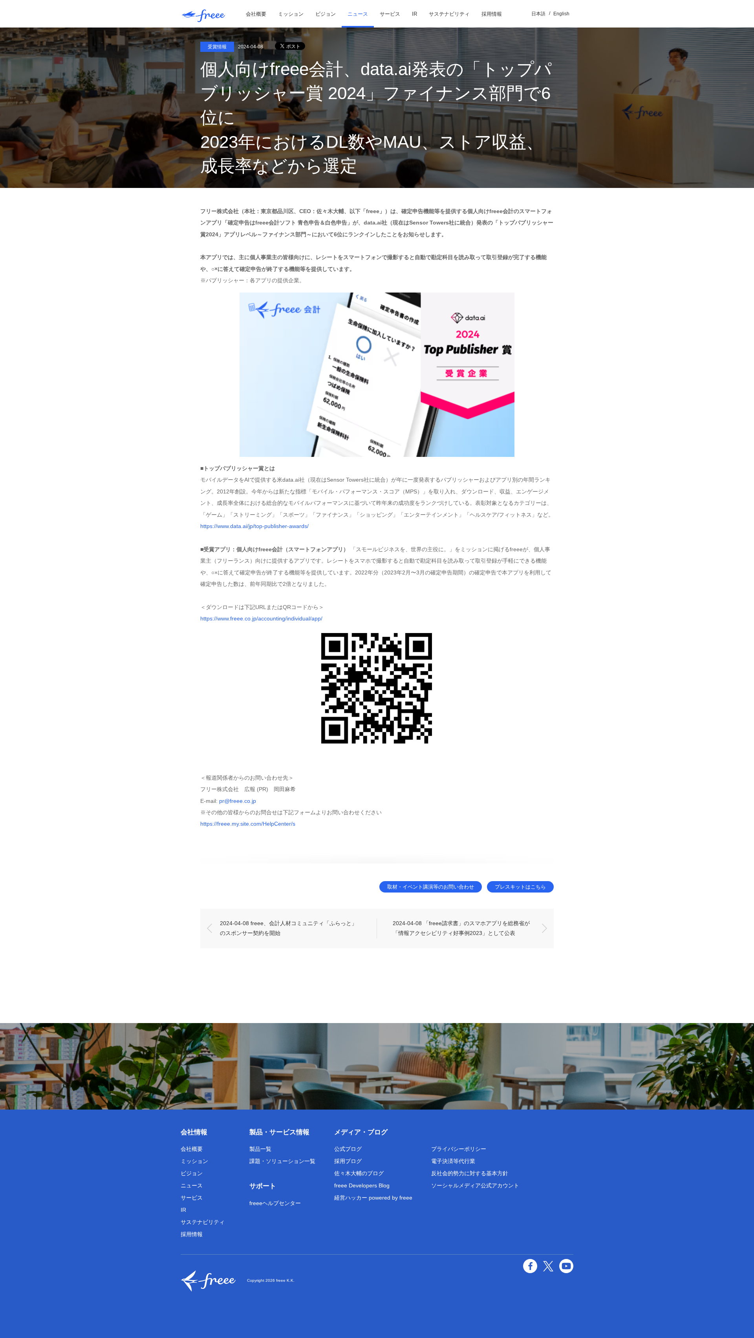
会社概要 (256, 14)
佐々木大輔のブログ (359, 1173)
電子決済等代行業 (453, 1161)
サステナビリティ (449, 14)
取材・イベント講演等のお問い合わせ (430, 887)
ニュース (358, 14)
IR (414, 14)
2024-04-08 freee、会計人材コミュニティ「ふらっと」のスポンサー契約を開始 (288, 928)
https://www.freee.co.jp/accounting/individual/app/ (261, 618)
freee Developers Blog (362, 1185)
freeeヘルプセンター (275, 1203)
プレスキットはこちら (520, 887)
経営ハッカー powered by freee (373, 1197)
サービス (390, 14)
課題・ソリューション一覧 (282, 1161)
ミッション (291, 14)
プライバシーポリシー (458, 1149)
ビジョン (325, 14)
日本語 (538, 14)
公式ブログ (348, 1149)
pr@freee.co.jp (237, 801)
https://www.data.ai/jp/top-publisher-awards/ (254, 526)
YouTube (566, 1266)
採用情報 (491, 14)
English (561, 14)
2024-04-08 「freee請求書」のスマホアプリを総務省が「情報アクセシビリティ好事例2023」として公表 (461, 928)
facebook (530, 1266)
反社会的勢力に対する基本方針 (469, 1173)
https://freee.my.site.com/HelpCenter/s (247, 824)
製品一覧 (260, 1149)
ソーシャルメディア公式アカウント (475, 1185)
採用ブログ (348, 1161)
